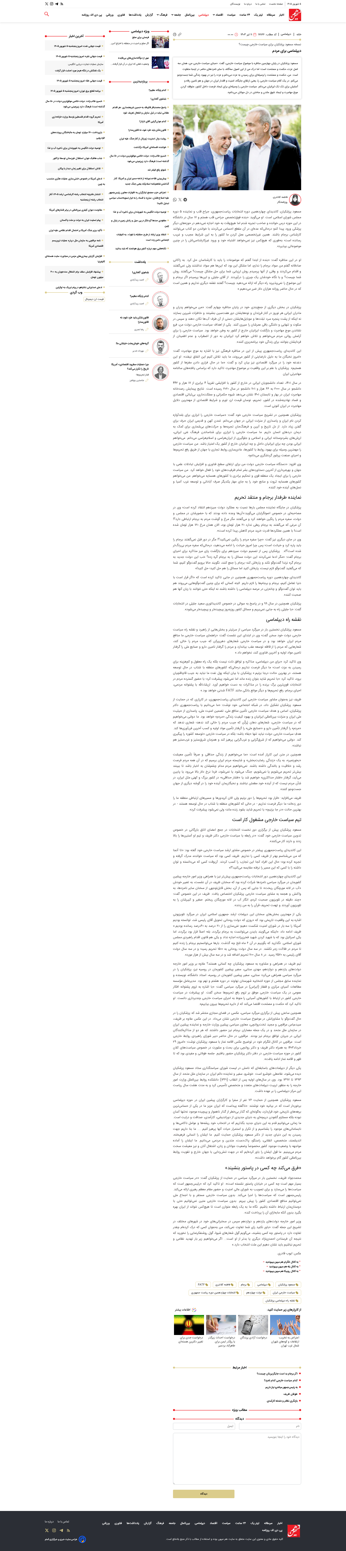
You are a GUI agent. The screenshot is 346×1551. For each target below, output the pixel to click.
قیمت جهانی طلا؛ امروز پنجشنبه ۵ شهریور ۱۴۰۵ (79, 81)
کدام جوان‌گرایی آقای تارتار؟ (152, 122)
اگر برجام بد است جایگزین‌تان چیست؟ (277, 1374)
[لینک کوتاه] (179, 34)
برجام (243, 1285)
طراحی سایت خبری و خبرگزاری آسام (61, 1539)
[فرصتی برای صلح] (160, 41)
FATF (201, 1285)
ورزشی (110, 15)
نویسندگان (235, 4)
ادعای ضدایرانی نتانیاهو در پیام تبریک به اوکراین (79, 287)
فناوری (122, 15)
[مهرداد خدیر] (160, 347)
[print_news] (174, 34)
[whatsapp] (175, 200)
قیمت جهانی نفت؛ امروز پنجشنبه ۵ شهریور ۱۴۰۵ (77, 46)
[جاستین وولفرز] (160, 372)
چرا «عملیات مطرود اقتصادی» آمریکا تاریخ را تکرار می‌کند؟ (130, 366)
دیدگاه (203, 1494)
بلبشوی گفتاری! (158, 99)
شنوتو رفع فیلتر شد (157, 170)
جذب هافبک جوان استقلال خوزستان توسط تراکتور (77, 158)
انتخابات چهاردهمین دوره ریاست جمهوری (213, 1293)
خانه (299, 34)
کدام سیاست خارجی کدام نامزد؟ (281, 1380)
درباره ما (248, 4)
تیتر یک (259, 15)
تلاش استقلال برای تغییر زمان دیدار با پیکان (79, 169)
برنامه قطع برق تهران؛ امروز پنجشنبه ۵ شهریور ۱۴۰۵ (75, 91)
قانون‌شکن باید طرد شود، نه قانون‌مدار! (147, 130)
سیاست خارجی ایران (284, 1293)
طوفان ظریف (290, 1394)
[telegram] (185, 200)
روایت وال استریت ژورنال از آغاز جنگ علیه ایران (142, 139)
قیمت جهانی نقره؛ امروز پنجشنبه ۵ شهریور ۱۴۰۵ (79, 56)
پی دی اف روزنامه (92, 15)
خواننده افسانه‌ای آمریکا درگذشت (150, 147)
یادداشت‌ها (135, 15)
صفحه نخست (276, 4)
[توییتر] (46, 4)
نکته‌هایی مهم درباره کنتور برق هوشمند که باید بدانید (140, 249)
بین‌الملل (190, 15)
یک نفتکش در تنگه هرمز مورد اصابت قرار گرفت (78, 71)
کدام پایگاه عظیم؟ (157, 90)
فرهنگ (163, 15)
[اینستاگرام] (51, 4)
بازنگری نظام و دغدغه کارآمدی (282, 1401)
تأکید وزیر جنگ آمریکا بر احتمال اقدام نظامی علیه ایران (75, 230)
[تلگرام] (56, 4)
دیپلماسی (204, 15)
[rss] (62, 4)
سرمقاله (271, 15)
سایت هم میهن (226, 1539)
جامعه (177, 15)
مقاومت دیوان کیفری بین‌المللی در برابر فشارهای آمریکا (75, 210)
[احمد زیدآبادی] (160, 276)
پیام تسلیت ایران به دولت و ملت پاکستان (80, 220)
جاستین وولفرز (137, 380)
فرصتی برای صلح (140, 37)
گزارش (149, 15)
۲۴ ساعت (245, 15)
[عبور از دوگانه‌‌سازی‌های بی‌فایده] (160, 62)
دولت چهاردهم (254, 1293)
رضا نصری (139, 330)
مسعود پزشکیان (286, 1285)
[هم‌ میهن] (294, 1531)
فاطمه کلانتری (222, 1285)
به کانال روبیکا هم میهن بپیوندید (282, 1271)
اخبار (282, 15)
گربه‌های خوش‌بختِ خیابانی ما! (132, 343)
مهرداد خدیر (138, 351)
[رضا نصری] (160, 323)
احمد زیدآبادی (137, 280)
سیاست (231, 15)
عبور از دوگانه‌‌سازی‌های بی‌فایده (133, 58)
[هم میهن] (295, 15)
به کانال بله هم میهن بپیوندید (283, 1267)
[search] (46, 14)
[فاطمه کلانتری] (295, 200)
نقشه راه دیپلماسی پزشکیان (280, 1301)
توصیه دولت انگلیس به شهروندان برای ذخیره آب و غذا (139, 212)
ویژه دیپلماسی (140, 31)
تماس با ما (260, 4)
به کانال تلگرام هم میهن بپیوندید (282, 1262)
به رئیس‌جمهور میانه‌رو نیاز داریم (281, 1387)
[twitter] (180, 200)
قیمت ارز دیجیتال (94, 299)
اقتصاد (219, 15)
